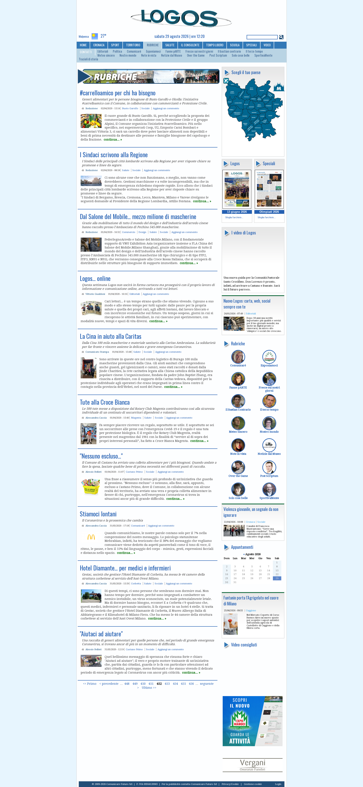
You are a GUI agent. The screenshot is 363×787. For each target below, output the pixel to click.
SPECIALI (251, 45)
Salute (125, 170)
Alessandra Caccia (96, 417)
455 (183, 683)
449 (135, 683)
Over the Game (196, 55)
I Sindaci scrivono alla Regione (114, 154)
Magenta (136, 417)
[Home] (181, 16)
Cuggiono (251, 610)
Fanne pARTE (173, 51)
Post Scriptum (218, 55)
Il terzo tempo (254, 51)
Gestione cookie (253, 784)
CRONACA (98, 45)
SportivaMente (263, 55)
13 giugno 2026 (237, 211)
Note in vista (148, 55)
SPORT (115, 45)
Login (278, 784)
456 (191, 683)
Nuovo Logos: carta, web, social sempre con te (247, 304)
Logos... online (95, 278)
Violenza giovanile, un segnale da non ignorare (251, 512)
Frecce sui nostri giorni (199, 51)
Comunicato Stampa (97, 351)
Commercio (128, 232)
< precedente (108, 683)
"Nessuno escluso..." (101, 455)
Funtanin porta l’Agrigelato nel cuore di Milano (251, 601)
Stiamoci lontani (98, 513)
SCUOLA (234, 45)
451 (151, 683)
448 (126, 683)
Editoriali (102, 51)
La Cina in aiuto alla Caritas (110, 336)
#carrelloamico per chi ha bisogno (117, 92)
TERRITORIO (133, 45)
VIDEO (267, 45)
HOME (83, 45)
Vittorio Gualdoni (95, 293)
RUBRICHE (153, 45)
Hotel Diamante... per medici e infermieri (125, 567)
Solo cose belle (241, 55)
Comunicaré (134, 51)
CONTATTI (86, 52)
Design (142, 232)
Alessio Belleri (93, 471)
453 (167, 683)
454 (175, 683)
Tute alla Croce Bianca (105, 401)
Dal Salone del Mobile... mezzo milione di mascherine (138, 216)
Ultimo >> (149, 687)
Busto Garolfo (130, 108)
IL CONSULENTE (190, 45)
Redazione (91, 108)
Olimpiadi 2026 (269, 211)
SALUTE (169, 45)
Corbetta (136, 583)
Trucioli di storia (88, 59)
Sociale (261, 522)
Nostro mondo (128, 55)
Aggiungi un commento (166, 108)
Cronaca (250, 522)
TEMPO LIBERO (214, 45)
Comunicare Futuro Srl (204, 784)
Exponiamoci (153, 51)
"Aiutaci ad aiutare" (101, 633)
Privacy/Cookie (230, 784)
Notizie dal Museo (171, 55)
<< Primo (89, 683)
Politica (117, 51)
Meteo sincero (106, 55)
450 (143, 683)
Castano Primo (134, 471)
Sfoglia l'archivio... (234, 217)
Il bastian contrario (229, 51)
